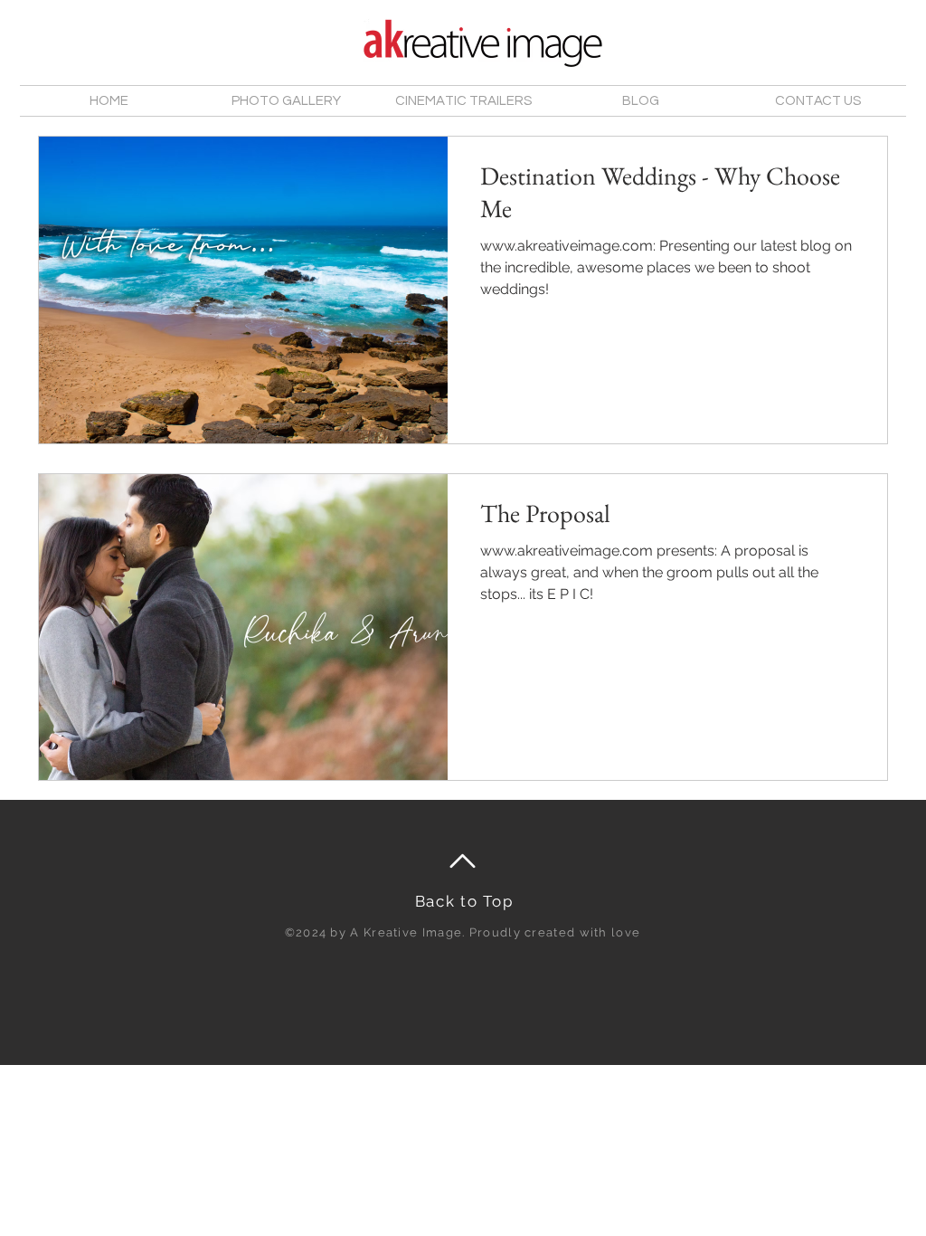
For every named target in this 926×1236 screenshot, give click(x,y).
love (625, 932)
